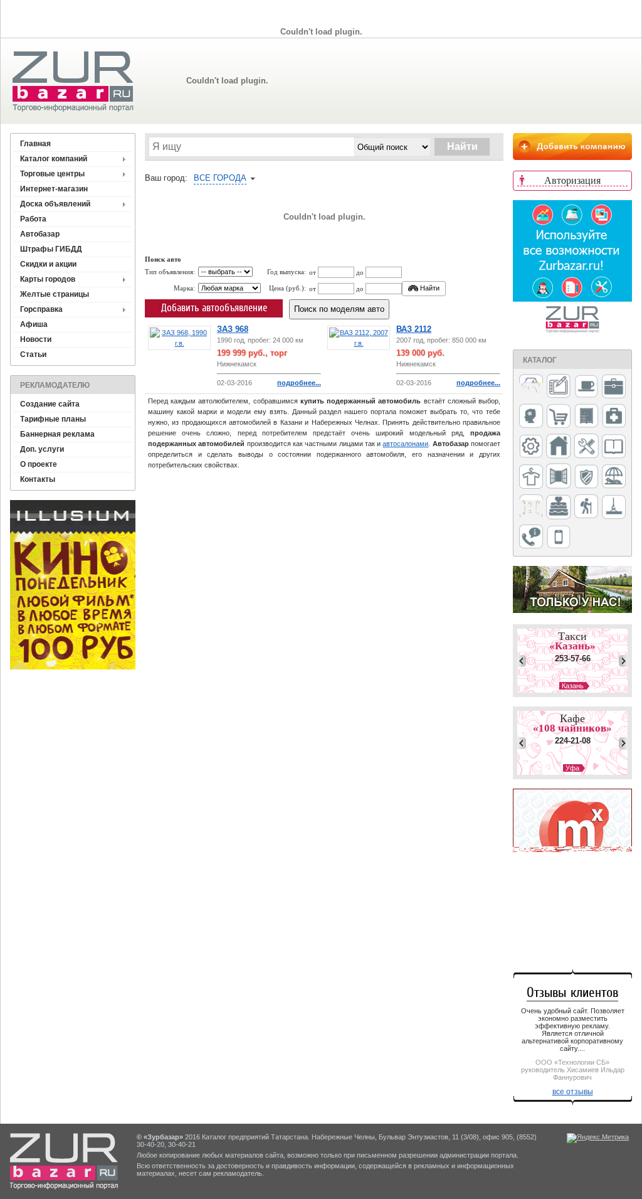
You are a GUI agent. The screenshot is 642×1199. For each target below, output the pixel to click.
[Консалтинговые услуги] (613, 387)
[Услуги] (531, 537)
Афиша (34, 324)
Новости (35, 339)
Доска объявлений (55, 204)
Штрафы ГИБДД (51, 249)
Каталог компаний (53, 158)
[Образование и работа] (613, 447)
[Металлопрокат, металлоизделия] (531, 447)
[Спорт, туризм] (586, 507)
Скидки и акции (48, 264)
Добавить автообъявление (214, 308)
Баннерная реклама (57, 434)
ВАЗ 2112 (413, 329)
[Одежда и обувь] (531, 477)
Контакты (37, 479)
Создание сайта (50, 404)
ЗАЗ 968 (232, 329)
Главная (35, 143)
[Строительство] (613, 507)
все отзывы (572, 1091)
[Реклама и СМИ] (531, 507)
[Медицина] (613, 416)
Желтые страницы (54, 294)
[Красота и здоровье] (531, 416)
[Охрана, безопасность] (586, 477)
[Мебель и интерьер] (586, 416)
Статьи (33, 354)
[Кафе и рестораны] (586, 388)
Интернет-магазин (54, 188)
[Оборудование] (586, 447)
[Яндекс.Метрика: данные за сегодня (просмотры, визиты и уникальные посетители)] (598, 1138)
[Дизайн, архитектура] (558, 387)
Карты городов (47, 279)
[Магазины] (558, 416)
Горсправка (41, 309)
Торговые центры (52, 173)
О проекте (38, 464)
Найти (428, 288)
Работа (33, 219)
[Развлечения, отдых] (613, 477)
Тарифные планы (53, 419)
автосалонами (405, 443)
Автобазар (40, 234)
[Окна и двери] (558, 477)
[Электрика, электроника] (558, 538)
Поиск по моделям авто (339, 309)
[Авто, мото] (531, 387)
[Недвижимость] (558, 447)
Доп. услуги (42, 449)
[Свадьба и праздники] (558, 507)
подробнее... (299, 382)
